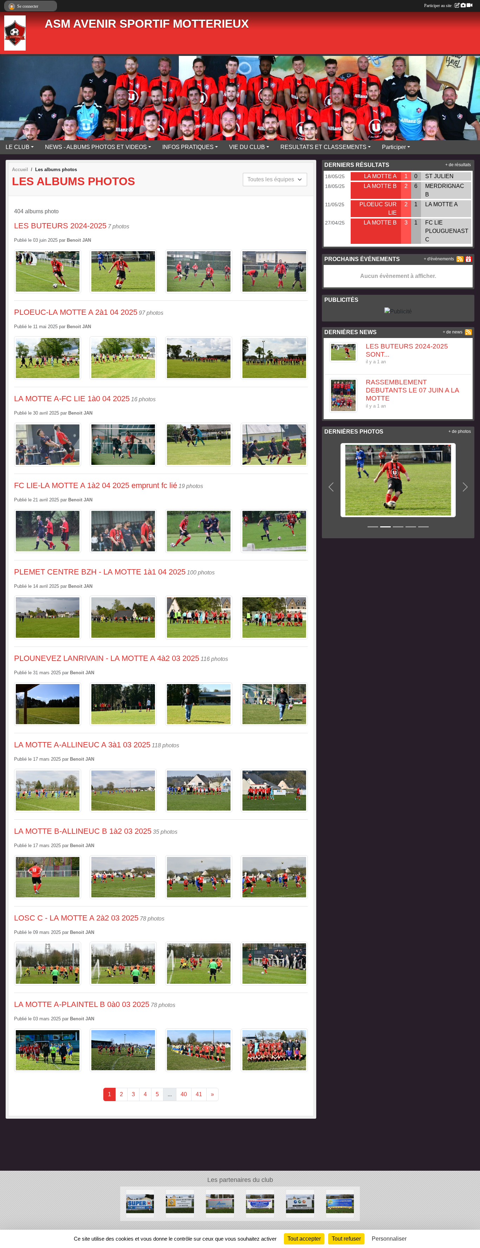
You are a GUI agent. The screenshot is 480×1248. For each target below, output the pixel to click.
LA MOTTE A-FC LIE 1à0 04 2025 (72, 398)
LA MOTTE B (380, 186)
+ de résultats (458, 165)
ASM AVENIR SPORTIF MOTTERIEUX (147, 24)
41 (199, 1094)
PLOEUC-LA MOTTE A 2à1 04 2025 (75, 312)
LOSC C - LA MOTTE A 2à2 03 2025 (76, 918)
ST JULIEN (439, 176)
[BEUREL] (220, 1203)
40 (184, 1094)
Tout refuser (346, 1239)
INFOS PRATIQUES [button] (188, 147)
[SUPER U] (140, 1203)
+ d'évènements (439, 259)
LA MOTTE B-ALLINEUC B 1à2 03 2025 (82, 831)
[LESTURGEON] (260, 1203)
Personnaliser (389, 1239)
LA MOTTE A (380, 176)
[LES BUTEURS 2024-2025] (374, 480)
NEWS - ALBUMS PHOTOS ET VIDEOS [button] (96, 147)
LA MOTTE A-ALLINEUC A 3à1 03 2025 (82, 744)
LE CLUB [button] (18, 147)
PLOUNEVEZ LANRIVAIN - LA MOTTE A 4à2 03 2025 (106, 658)
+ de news (452, 332)
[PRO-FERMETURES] (340, 1203)
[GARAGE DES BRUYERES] (180, 1203)
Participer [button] (394, 147)
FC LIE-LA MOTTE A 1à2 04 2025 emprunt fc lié (95, 485)
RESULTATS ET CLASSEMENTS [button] (323, 147)
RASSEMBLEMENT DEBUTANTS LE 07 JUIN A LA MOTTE (412, 390)
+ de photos (459, 431)
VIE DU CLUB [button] (247, 147)
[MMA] (300, 1203)
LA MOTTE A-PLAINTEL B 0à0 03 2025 (81, 1004)
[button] (331, 487)
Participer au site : (439, 5)
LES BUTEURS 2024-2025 (60, 225)
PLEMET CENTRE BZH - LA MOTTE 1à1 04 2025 (100, 571)
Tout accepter (304, 1239)
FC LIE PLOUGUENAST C (446, 231)
